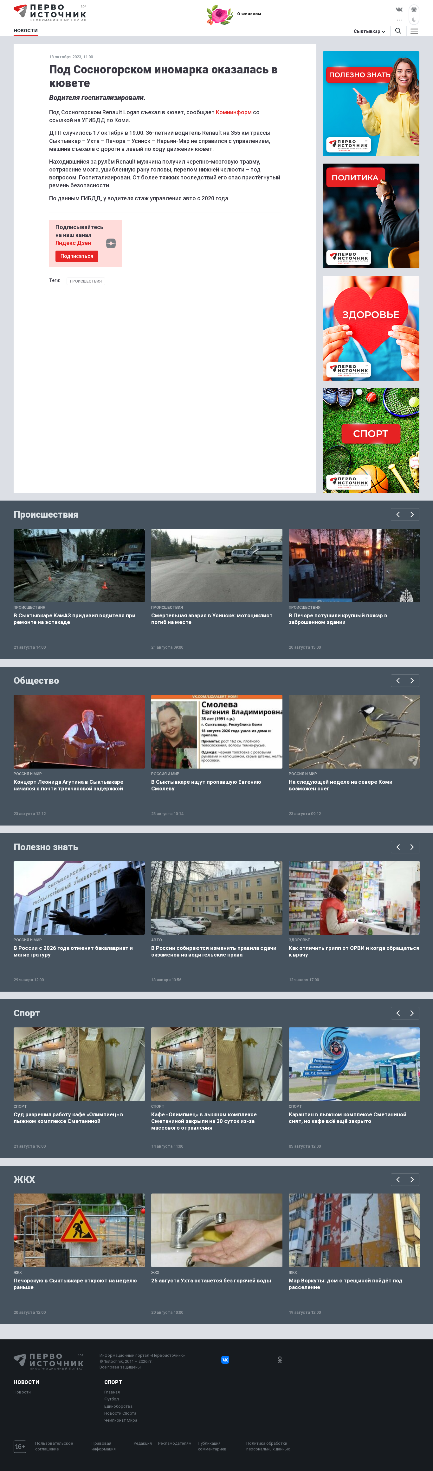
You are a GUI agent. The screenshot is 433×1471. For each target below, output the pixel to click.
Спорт (27, 1013)
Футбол (111, 1399)
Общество (36, 680)
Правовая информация (104, 1446)
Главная (112, 1392)
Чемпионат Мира (120, 1420)
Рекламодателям (174, 1443)
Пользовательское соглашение (54, 1446)
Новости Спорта (120, 1413)
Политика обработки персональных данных (268, 1446)
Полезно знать (46, 847)
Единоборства (118, 1406)
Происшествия (86, 281)
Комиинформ (234, 112)
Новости (26, 1382)
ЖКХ (24, 1179)
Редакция (143, 1443)
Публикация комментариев (212, 1446)
